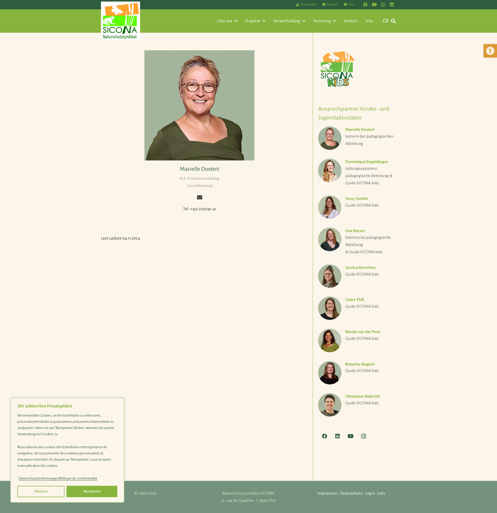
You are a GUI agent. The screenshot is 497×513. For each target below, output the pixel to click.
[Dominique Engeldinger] (357, 173)
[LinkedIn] (391, 4)
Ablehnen (41, 491)
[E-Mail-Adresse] (199, 197)
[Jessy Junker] (357, 207)
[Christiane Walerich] (357, 405)
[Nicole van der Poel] (357, 340)
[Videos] (385, 21)
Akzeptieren (92, 491)
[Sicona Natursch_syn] (120, 21)
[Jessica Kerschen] (357, 276)
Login (370, 493)
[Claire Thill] (357, 308)
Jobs (381, 493)
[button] (490, 51)
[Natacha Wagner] (357, 372)
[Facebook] (365, 4)
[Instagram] (382, 4)
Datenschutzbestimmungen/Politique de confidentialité (58, 478)
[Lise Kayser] (357, 242)
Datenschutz (351, 493)
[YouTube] (374, 4)
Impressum (327, 493)
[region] (67, 450)
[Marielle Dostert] (199, 105)
